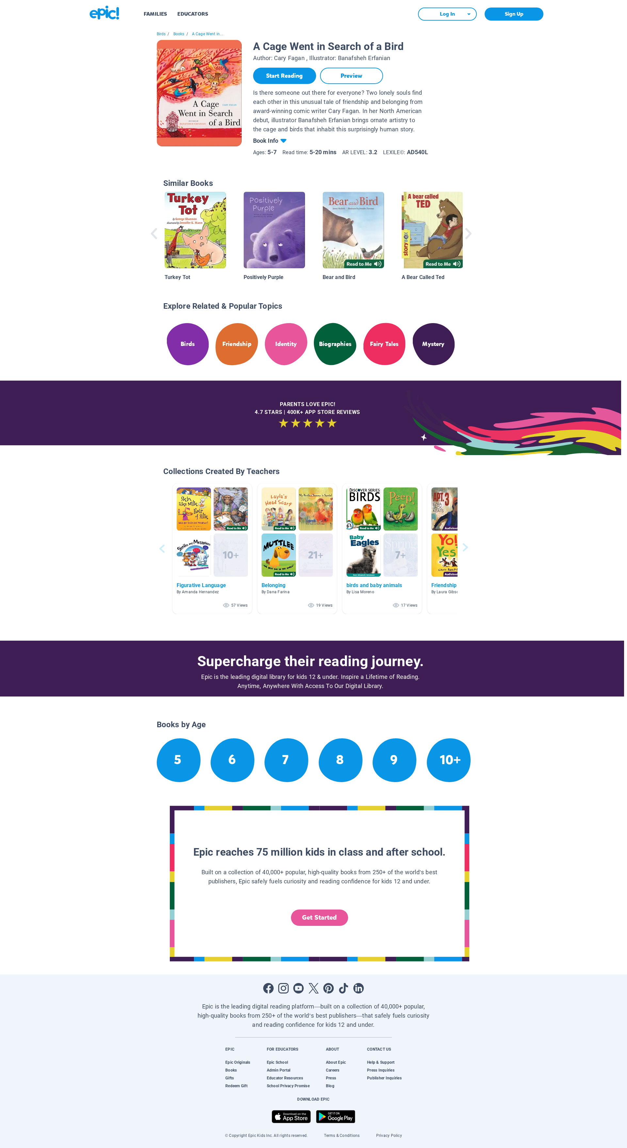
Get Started (319, 917)
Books (179, 34)
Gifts (229, 1078)
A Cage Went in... (207, 34)
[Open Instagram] (283, 988)
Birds (161, 34)
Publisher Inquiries (384, 1078)
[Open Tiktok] (343, 988)
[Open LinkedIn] (358, 988)
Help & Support (380, 1062)
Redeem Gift (236, 1086)
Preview (351, 76)
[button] (212, 548)
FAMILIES (155, 13)
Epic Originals (237, 1062)
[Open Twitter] (313, 988)
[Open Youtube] (298, 988)
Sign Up (514, 13)
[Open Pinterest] (328, 988)
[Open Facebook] (268, 988)
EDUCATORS (192, 13)
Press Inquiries (380, 1070)
